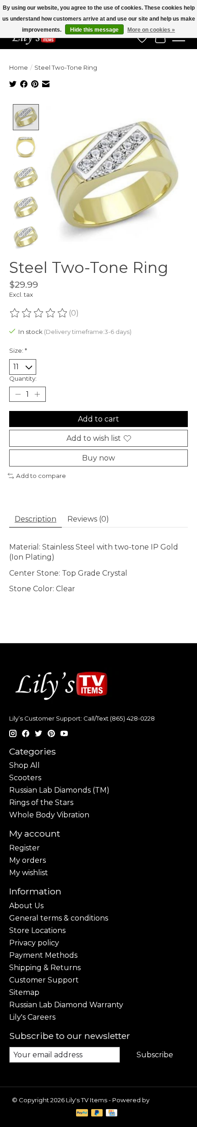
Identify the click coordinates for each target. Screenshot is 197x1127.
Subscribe (155, 1054)
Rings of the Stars (41, 802)
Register (24, 848)
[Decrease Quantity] (18, 394)
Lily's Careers (32, 1017)
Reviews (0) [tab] (88, 519)
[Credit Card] (111, 1113)
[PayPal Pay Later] (97, 1113)
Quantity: (23, 378)
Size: (18, 350)
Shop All (24, 765)
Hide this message (94, 30)
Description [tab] (35, 519)
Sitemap (24, 992)
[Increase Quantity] (37, 394)
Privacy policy (34, 942)
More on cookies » (151, 30)
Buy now (98, 458)
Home (18, 67)
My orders (27, 860)
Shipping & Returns (45, 967)
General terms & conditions (58, 918)
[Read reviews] (39, 313)
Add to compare (41, 475)
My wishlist (28, 872)
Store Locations (37, 930)
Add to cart (98, 419)
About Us (26, 905)
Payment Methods (43, 955)
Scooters (25, 777)
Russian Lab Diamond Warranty (66, 1004)
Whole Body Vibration (49, 815)
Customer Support (44, 980)
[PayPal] (82, 1113)
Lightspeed (168, 1100)
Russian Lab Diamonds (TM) (59, 790)
